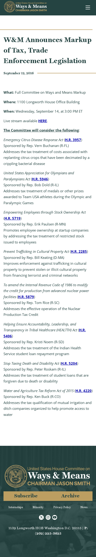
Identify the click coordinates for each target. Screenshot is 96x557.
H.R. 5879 (26, 296)
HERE (42, 120)
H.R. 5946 (40, 179)
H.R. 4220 (83, 390)
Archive (70, 496)
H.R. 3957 (73, 139)
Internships (15, 507)
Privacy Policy (62, 507)
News (84, 507)
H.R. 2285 (79, 251)
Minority (38, 507)
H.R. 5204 (69, 363)
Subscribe (26, 496)
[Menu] (88, 8)
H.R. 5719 (12, 218)
